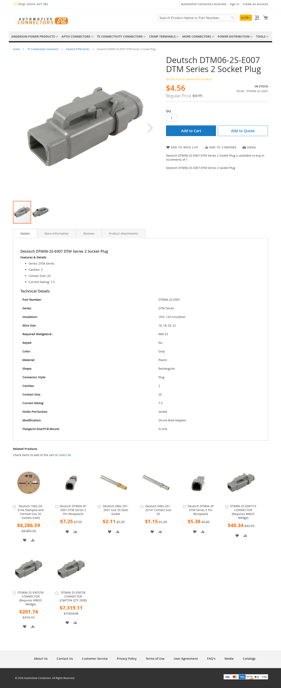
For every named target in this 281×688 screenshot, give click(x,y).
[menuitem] (34, 36)
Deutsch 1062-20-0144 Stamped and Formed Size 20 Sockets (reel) (31, 512)
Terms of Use (155, 658)
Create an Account (255, 4)
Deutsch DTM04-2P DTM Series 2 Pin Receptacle (201, 510)
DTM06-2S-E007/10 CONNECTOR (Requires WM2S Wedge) (243, 512)
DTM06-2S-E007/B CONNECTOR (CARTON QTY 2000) (73, 596)
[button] (246, 18)
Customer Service (95, 658)
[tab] (25, 233)
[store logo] (42, 19)
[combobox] (197, 18)
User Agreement (186, 658)
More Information (56, 233)
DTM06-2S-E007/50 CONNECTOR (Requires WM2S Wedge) (31, 598)
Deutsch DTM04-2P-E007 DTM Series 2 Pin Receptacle (73, 510)
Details (25, 233)
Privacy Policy (127, 658)
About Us (41, 658)
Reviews (88, 233)
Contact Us (65, 658)
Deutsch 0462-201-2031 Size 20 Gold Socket (116, 510)
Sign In (234, 4)
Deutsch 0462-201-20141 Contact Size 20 (158, 510)
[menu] (140, 36)
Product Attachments (123, 233)
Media (229, 658)
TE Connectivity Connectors (43, 49)
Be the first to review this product (189, 79)
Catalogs (249, 658)
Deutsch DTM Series (78, 49)
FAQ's (211, 658)
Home (17, 49)
